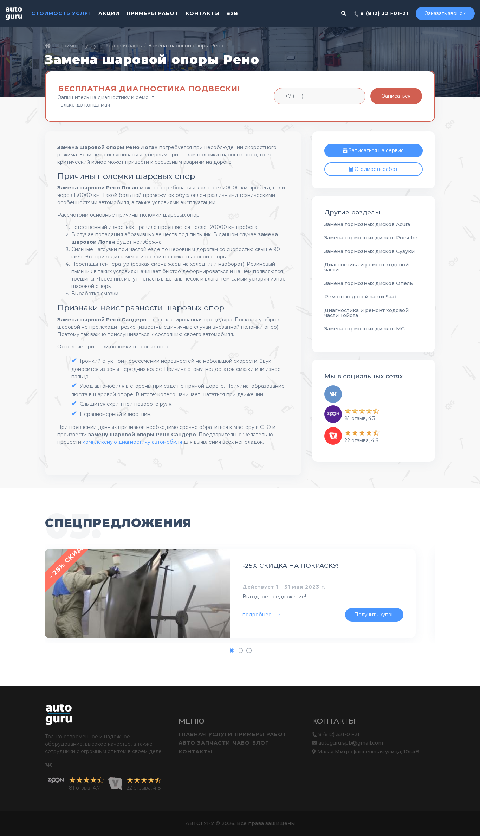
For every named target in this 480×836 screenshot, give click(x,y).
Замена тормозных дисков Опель (368, 283)
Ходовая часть (123, 46)
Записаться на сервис (375, 150)
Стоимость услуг (61, 13)
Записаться (396, 96)
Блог (260, 743)
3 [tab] (248, 650)
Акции (108, 13)
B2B (232, 13)
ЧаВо (241, 743)
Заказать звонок (445, 13)
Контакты (203, 13)
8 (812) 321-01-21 (383, 13)
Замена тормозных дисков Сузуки (369, 251)
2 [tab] (240, 650)
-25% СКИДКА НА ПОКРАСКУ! (290, 565)
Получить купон (374, 614)
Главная (192, 734)
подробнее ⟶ (261, 614)
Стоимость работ (375, 169)
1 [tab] (231, 650)
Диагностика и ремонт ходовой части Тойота (366, 313)
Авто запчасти (204, 743)
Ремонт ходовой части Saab (361, 297)
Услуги (220, 734)
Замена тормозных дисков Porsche (370, 237)
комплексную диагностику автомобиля (132, 442)
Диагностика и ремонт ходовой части (366, 267)
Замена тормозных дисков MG (364, 329)
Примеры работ (153, 13)
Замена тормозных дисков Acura (367, 224)
